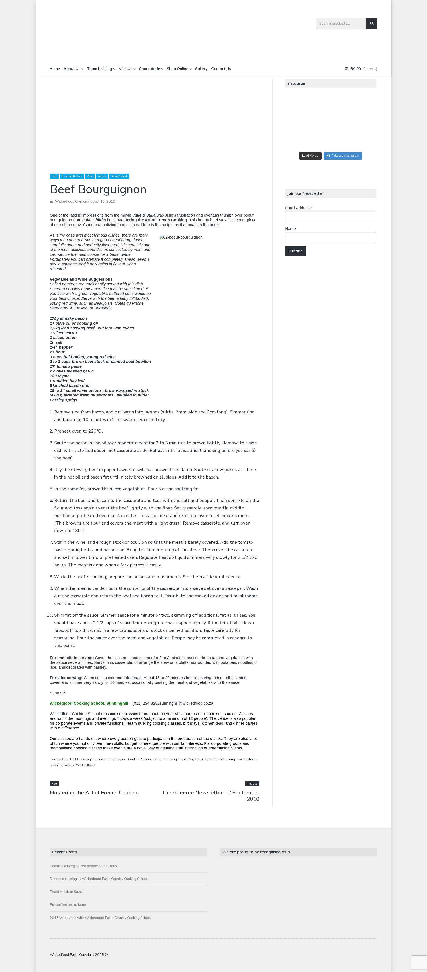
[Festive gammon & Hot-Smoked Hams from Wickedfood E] (331, 139)
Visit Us (125, 68)
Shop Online (177, 68)
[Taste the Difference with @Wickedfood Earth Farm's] (300, 139)
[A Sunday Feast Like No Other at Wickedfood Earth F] (361, 139)
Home (55, 68)
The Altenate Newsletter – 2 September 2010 (210, 795)
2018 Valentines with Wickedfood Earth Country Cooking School (100, 917)
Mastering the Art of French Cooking (152, 220)
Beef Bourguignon (82, 759)
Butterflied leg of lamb (68, 904)
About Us (72, 68)
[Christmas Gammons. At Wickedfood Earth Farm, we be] (361, 122)
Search (371, 23)
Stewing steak (119, 176)
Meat (90, 176)
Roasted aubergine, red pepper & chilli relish (84, 865)
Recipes (101, 176)
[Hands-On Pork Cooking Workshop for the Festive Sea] (361, 105)
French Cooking (165, 759)
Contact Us (221, 68)
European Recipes (72, 176)
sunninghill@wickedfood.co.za (186, 703)
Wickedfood (85, 765)
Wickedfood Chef (68, 201)
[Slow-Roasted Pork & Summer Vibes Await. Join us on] (331, 105)
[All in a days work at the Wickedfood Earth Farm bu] (300, 122)
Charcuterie (149, 68)
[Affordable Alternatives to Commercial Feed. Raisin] (331, 122)
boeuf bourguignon (112, 759)
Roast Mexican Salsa (66, 891)
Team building (99, 68)
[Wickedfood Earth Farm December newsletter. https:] (300, 105)
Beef (54, 176)
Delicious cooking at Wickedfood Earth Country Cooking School (99, 878)
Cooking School (140, 759)
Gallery (201, 68)
